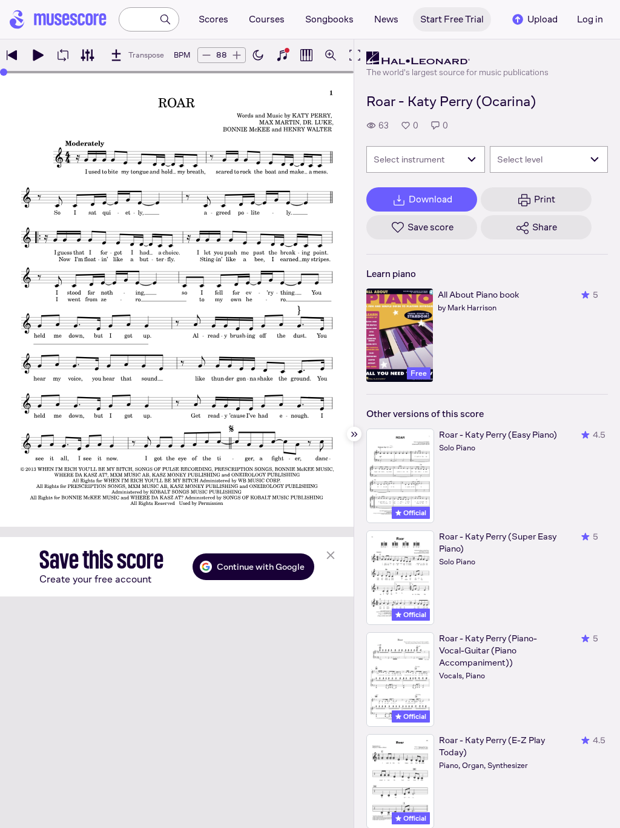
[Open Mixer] (87, 55)
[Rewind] (12, 55)
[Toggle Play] (37, 55)
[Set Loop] (63, 55)
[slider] (3, 72)
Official (413, 513)
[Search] (165, 19)
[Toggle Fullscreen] (355, 55)
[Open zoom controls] (330, 55)
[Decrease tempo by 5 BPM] (206, 55)
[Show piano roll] (306, 55)
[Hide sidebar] (354, 434)
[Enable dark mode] (258, 55)
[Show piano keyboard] (282, 55)
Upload (542, 19)
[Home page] (58, 19)
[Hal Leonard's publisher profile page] (457, 58)
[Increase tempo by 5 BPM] (236, 55)
